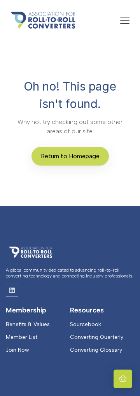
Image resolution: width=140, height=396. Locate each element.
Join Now (17, 350)
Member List (21, 337)
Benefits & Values (28, 324)
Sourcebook (85, 324)
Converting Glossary (96, 350)
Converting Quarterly (96, 337)
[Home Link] (43, 20)
